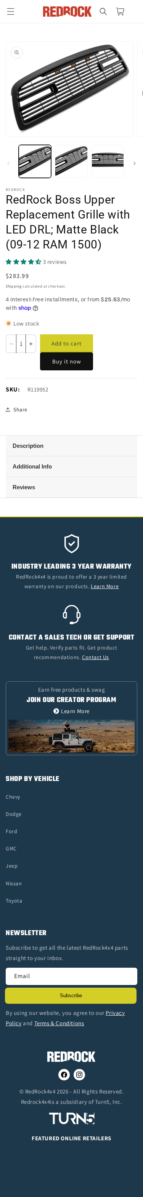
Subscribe (71, 995)
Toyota (14, 900)
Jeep (12, 865)
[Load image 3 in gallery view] (108, 161)
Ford (11, 831)
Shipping (14, 286)
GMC (11, 848)
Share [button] (20, 409)
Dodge (14, 814)
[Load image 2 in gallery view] (71, 161)
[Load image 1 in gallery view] (35, 161)
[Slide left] (8, 163)
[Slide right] (134, 163)
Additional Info (32, 466)
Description (28, 445)
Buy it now (66, 361)
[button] (15, 11)
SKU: (13, 389)
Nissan (14, 883)
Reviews (24, 487)
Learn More (75, 711)
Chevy (13, 796)
